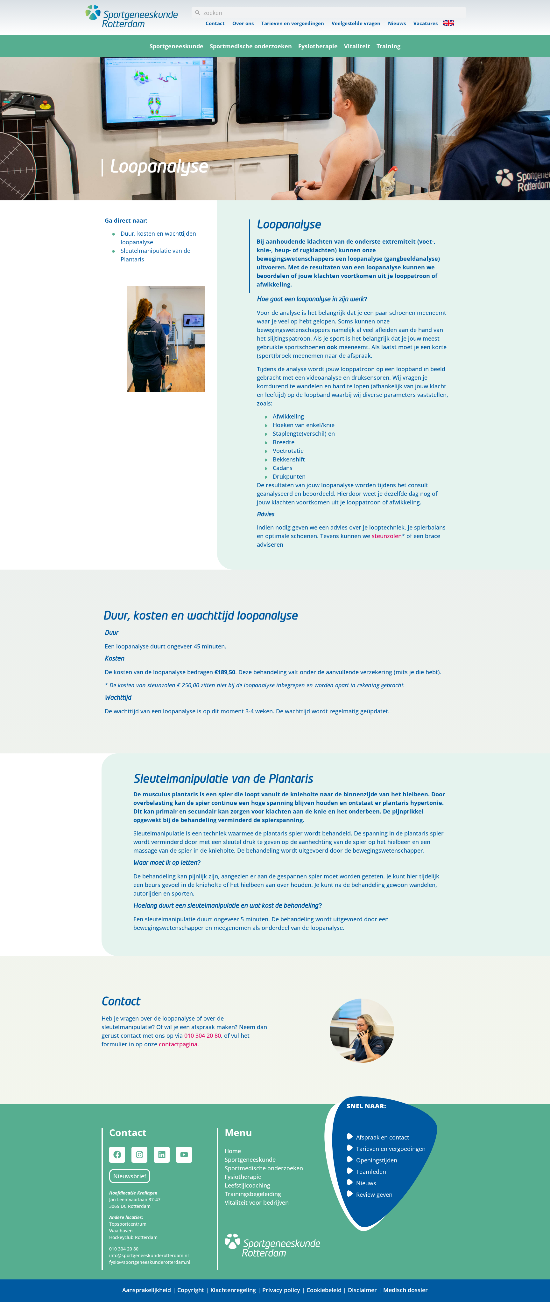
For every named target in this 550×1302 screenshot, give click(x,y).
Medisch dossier (405, 1290)
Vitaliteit (357, 46)
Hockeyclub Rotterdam (133, 1237)
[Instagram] (139, 1155)
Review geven (374, 1194)
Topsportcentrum (127, 1224)
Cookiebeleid (324, 1290)
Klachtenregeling (233, 1290)
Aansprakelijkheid (146, 1290)
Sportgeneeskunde (176, 46)
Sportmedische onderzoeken (251, 46)
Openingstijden (376, 1160)
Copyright (191, 1290)
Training (388, 46)
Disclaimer (362, 1290)
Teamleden (371, 1171)
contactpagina (178, 1044)
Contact (215, 23)
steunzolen (387, 536)
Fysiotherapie (318, 46)
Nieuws (397, 23)
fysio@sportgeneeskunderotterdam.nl (149, 1262)
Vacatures (425, 23)
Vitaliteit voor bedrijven (257, 1202)
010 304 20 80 (202, 1035)
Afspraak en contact (382, 1137)
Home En (448, 23)
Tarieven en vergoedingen (292, 23)
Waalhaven (121, 1231)
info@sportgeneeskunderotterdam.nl (149, 1255)
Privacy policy (281, 1290)
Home (233, 1151)
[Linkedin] (162, 1155)
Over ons (243, 23)
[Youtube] (184, 1155)
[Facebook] (117, 1155)
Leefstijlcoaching (247, 1185)
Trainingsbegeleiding (253, 1194)
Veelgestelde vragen (356, 23)
